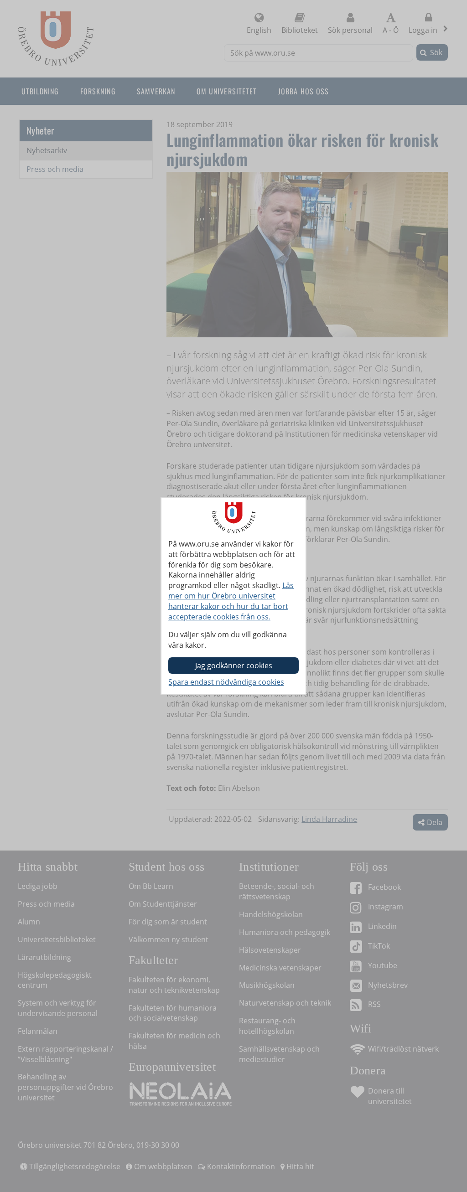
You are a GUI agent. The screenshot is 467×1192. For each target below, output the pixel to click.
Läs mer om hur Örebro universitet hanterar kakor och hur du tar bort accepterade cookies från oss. (231, 601)
